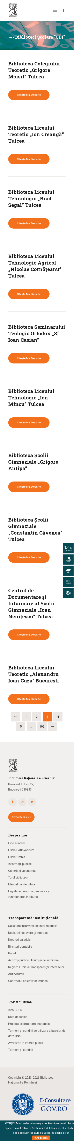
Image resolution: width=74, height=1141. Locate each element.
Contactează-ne (21, 817)
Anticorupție (16, 974)
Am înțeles (41, 1138)
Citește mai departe (29, 94)
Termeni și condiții (20, 1050)
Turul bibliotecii (18, 877)
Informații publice (20, 864)
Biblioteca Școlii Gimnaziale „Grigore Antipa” (33, 462)
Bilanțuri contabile (20, 946)
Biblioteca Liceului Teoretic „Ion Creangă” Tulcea (36, 134)
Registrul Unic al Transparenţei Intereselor (36, 967)
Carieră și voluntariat (22, 871)
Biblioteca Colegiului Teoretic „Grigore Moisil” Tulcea (34, 70)
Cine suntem (16, 843)
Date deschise (17, 1017)
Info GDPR (15, 1010)
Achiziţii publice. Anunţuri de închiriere (33, 960)
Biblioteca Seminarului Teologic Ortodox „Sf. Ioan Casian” (36, 333)
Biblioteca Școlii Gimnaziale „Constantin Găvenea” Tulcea (35, 529)
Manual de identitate (21, 884)
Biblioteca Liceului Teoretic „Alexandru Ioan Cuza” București (33, 674)
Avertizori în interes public (25, 1043)
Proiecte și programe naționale (29, 1024)
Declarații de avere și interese (28, 933)
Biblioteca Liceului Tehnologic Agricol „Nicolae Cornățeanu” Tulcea (34, 266)
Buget (12, 953)
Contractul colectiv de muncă (28, 981)
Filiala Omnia (16, 857)
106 (42, 725)
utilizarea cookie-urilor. (56, 1132)
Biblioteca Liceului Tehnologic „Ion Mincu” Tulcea (31, 397)
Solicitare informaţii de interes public (32, 926)
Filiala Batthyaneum (21, 850)
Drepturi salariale (19, 939)
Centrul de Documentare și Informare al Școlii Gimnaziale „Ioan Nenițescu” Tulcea (31, 603)
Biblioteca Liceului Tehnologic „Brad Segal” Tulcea (31, 198)
